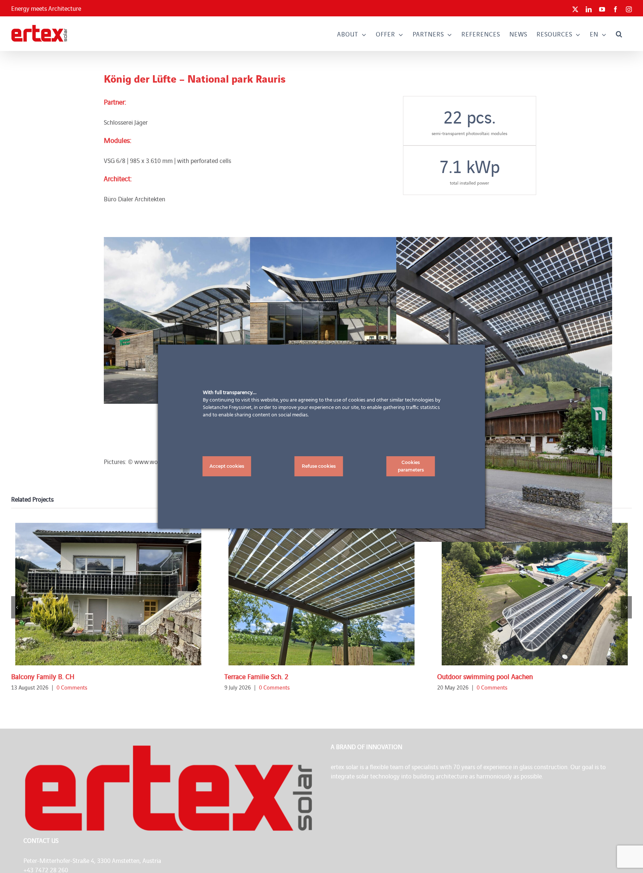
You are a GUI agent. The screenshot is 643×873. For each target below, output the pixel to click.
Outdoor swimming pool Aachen (485, 676)
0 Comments (72, 687)
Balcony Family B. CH (42, 676)
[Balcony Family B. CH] (108, 594)
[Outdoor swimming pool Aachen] (535, 594)
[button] (619, 34)
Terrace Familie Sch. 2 (256, 676)
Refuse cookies (319, 466)
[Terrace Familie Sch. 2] (321, 594)
